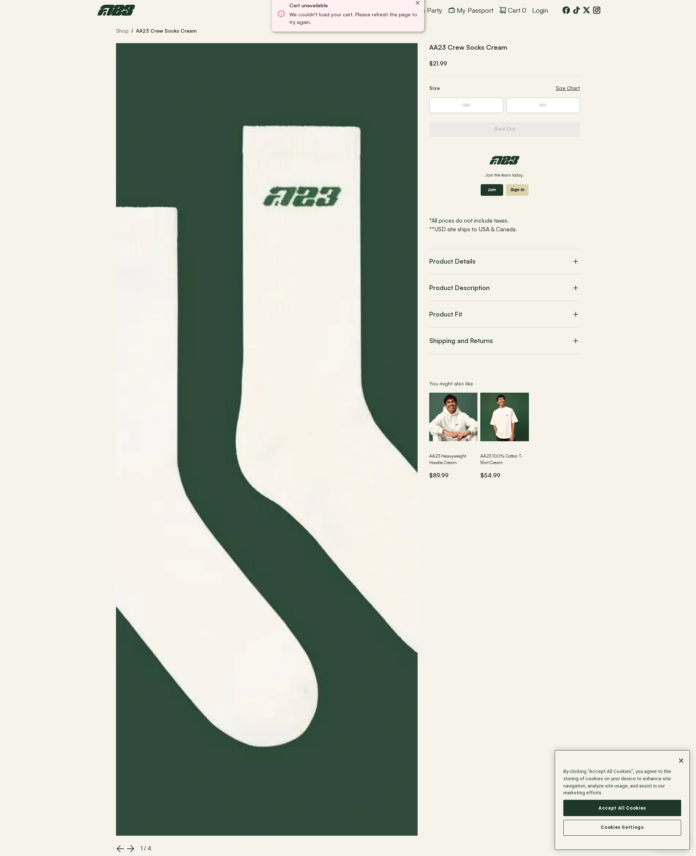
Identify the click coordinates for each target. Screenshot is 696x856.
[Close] (681, 761)
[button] (504, 261)
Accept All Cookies (622, 808)
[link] (116, 10)
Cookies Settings (622, 827)
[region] (622, 800)
